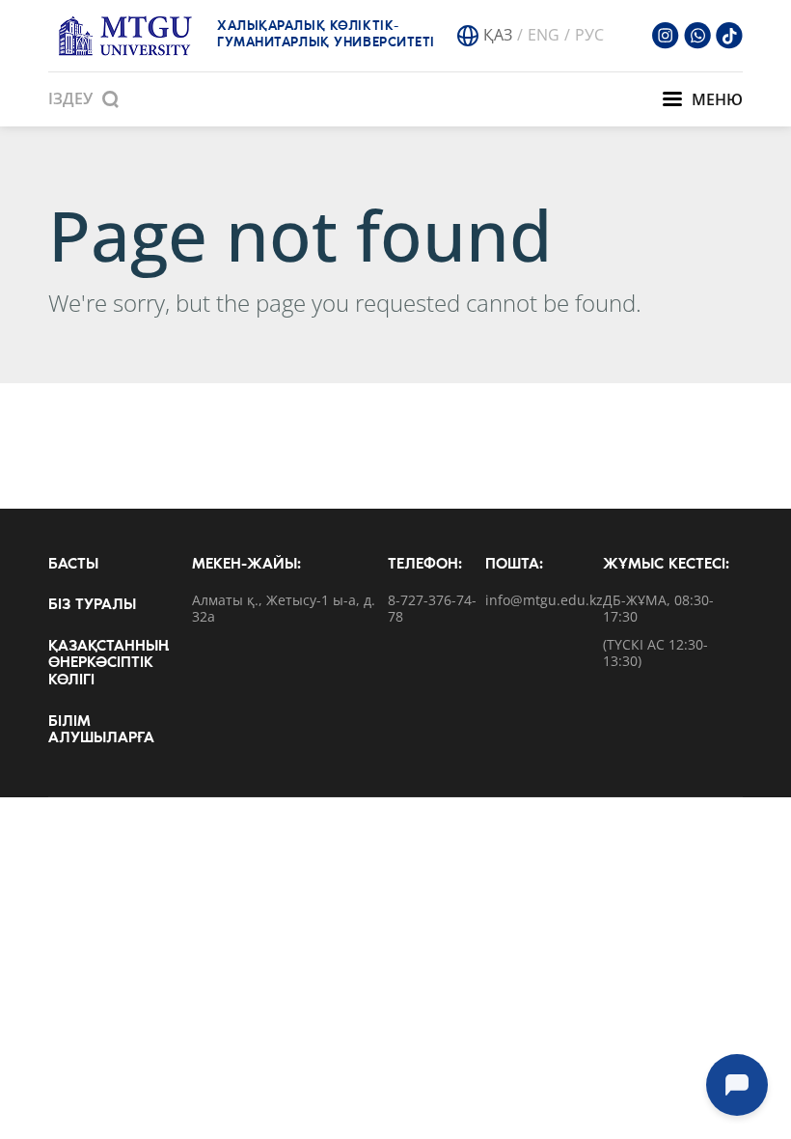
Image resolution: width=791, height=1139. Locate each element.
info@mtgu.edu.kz (544, 601)
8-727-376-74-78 (432, 609)
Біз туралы (92, 605)
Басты (73, 564)
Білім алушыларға (101, 730)
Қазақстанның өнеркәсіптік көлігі (108, 663)
